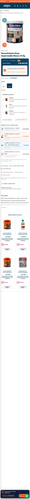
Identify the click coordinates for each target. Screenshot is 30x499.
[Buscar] (23, 6)
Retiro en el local (19, 172)
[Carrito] (26, 6)
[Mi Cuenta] (20, 6)
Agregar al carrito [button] (7, 249)
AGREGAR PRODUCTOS (21, 119)
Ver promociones (6, 175)
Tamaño (3, 81)
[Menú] (15, 6)
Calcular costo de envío (8, 172)
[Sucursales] (17, 6)
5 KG (3, 86)
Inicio (1, 10)
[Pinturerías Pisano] (7, 6)
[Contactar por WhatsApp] (27, 496)
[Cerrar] (20, 492)
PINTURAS (6, 10)
